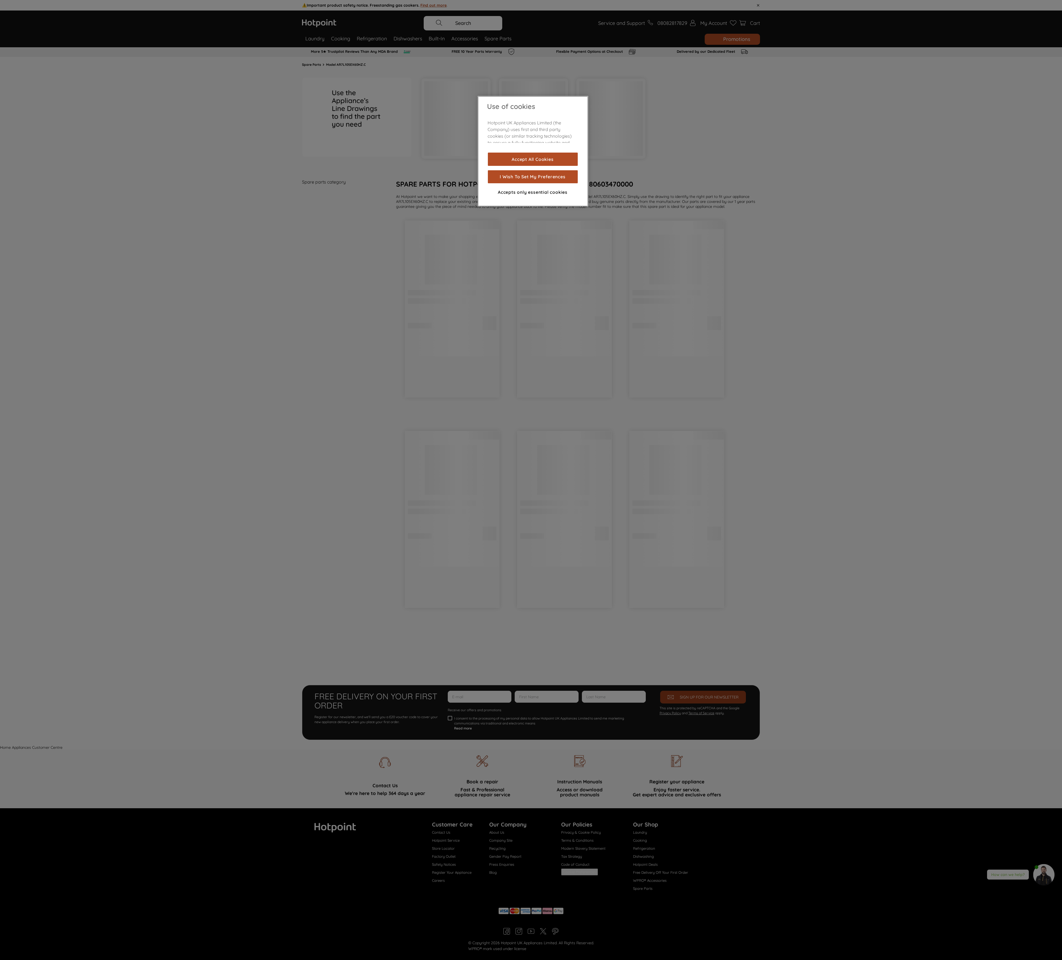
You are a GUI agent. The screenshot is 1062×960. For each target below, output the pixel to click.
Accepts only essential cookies (533, 192)
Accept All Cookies (532, 159)
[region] (533, 151)
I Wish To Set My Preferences (532, 177)
